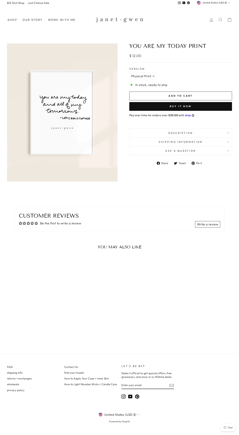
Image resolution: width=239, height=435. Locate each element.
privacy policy (15, 390)
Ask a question (180, 150)
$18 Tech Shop (15, 3)
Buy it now (181, 106)
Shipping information (180, 141)
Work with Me (61, 19)
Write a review (207, 224)
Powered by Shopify (119, 421)
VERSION (137, 68)
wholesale (13, 384)
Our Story (33, 19)
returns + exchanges (19, 378)
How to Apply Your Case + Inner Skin (86, 378)
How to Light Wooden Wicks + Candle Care (90, 384)
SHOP (12, 19)
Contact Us (71, 367)
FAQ (9, 367)
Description (180, 133)
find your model (74, 372)
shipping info (15, 372)
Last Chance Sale (38, 3)
